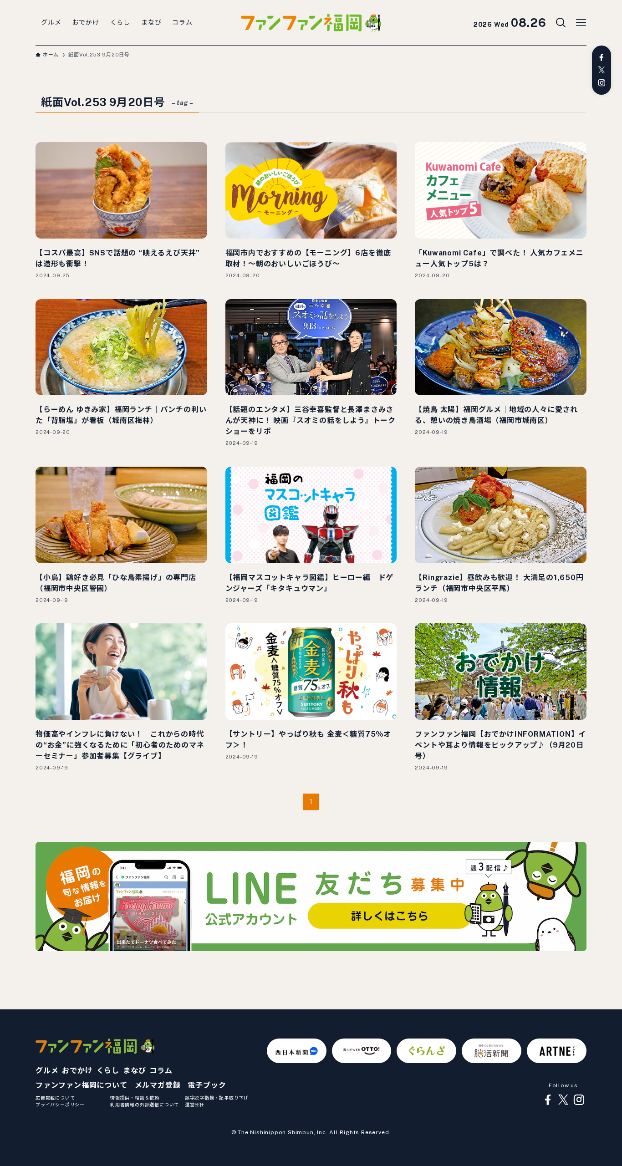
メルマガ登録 (158, 1085)
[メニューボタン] (581, 22)
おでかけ (77, 1070)
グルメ (47, 1070)
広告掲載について (55, 1097)
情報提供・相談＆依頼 (134, 1097)
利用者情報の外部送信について (144, 1104)
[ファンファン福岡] (311, 23)
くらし (108, 1070)
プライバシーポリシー (60, 1104)
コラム (160, 1070)
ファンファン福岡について (81, 1085)
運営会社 (194, 1104)
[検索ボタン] (561, 22)
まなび (134, 1070)
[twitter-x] (601, 70)
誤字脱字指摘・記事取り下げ (217, 1097)
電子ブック (207, 1085)
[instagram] (601, 82)
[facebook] (601, 57)
